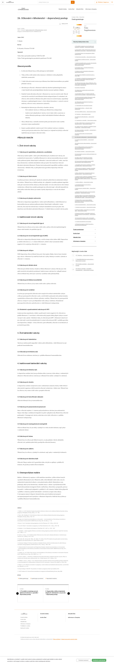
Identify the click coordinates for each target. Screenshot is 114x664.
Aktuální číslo (79, 9)
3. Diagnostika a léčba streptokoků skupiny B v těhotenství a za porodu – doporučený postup (55, 592)
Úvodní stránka (63, 9)
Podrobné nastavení (83, 660)
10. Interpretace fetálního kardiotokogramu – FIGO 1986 (85, 75)
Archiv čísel (71, 9)
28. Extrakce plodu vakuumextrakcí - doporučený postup (85, 144)
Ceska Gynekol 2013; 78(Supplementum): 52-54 (36, 30)
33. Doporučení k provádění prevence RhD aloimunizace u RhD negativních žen (84, 162)
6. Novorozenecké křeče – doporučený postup (85, 204)
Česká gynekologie (78, 229)
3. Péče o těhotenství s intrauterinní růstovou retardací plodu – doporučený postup (84, 173)
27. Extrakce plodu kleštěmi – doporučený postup (84, 140)
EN (112, 2)
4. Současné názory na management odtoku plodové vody (85, 54)
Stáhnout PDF (64, 23)
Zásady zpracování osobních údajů (69, 639)
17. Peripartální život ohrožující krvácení (83, 105)
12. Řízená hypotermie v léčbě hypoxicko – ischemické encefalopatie (84, 225)
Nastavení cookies (25, 628)
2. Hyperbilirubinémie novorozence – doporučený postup (83, 185)
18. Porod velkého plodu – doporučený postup (85, 111)
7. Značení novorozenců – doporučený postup (85, 207)
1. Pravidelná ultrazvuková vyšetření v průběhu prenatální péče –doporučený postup (85, 165)
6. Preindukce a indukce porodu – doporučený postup (85, 60)
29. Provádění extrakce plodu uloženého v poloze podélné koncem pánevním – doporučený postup (84, 148)
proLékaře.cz (9, 2)
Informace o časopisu (91, 9)
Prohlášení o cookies (25, 626)
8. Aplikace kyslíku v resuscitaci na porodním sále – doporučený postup (85, 210)
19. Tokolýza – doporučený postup (83, 114)
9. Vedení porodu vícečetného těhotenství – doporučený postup (84, 72)
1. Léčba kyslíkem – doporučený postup (84, 182)
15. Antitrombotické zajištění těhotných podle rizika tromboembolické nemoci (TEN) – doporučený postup (85, 98)
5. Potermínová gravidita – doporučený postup (85, 57)
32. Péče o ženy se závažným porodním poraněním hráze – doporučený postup (83, 158)
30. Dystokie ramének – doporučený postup (85, 151)
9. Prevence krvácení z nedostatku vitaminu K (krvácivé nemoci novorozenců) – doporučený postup (85, 214)
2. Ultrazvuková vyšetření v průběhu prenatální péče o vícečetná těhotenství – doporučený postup (85, 169)
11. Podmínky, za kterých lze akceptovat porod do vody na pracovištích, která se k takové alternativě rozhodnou (85, 79)
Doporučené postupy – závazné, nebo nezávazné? (83, 108)
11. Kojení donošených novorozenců (83, 221)
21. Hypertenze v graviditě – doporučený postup (85, 120)
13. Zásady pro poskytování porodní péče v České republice (84, 91)
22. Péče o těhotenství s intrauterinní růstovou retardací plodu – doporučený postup (85, 123)
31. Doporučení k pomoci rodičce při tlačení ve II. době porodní (86, 155)
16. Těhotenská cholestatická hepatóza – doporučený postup (84, 102)
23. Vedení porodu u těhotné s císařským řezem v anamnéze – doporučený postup (85, 127)
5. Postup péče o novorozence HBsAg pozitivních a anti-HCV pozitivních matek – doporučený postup (84, 201)
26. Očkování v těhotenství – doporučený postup (86, 137)
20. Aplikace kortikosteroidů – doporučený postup (84, 117)
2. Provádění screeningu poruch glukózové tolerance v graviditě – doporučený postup (29, 592)
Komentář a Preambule (80, 87)
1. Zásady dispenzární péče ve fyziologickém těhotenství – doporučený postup (85, 192)
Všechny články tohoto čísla (81, 41)
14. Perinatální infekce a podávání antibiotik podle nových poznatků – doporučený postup (85, 94)
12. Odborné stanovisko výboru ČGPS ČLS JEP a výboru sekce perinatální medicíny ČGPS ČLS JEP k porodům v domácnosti (86, 84)
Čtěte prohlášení (56, 639)
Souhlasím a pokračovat (99, 660)
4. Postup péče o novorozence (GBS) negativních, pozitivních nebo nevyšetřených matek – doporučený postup (85, 196)
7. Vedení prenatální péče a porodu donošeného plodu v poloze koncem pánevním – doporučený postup (85, 64)
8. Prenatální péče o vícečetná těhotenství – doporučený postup (84, 68)
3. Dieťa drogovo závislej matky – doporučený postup (85, 189)
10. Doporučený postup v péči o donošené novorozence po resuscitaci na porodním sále (85, 218)
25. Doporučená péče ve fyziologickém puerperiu (83, 134)
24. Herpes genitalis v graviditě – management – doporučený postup (85, 131)
